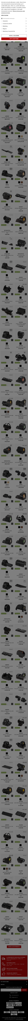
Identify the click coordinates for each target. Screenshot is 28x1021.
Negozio (5, 28)
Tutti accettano (14, 39)
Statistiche (5, 21)
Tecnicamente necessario (8, 18)
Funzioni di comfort (7, 23)
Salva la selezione (14, 35)
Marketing (5, 26)
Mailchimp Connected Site (9, 31)
